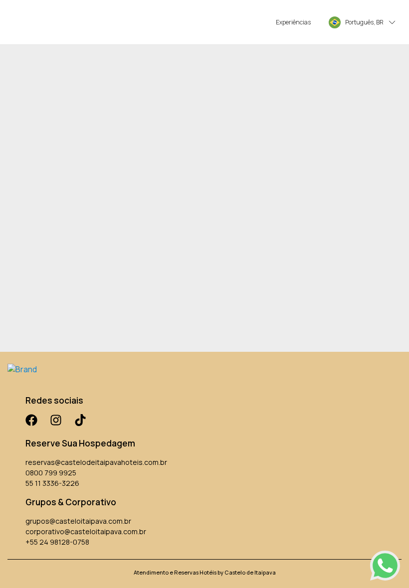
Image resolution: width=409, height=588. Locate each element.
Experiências (293, 22)
